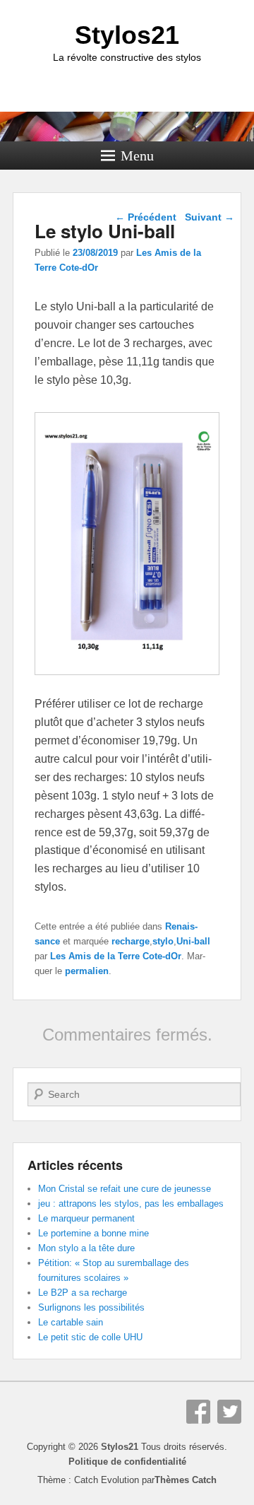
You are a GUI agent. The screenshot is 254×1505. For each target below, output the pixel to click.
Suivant (209, 217)
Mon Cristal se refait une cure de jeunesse (124, 1188)
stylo (163, 941)
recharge (130, 941)
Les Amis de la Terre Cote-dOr (115, 956)
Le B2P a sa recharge (82, 1292)
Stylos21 (127, 35)
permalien (87, 971)
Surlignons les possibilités (91, 1307)
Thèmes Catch (186, 1480)
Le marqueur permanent (86, 1218)
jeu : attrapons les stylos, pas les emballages (131, 1203)
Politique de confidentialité (127, 1461)
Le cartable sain (70, 1322)
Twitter (229, 1412)
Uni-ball (193, 941)
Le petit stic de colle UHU (90, 1337)
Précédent (145, 217)
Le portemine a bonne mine (93, 1233)
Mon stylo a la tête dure (86, 1248)
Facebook (198, 1412)
